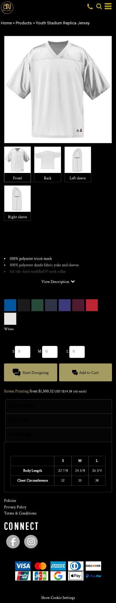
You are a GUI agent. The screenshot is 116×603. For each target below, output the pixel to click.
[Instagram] (31, 541)
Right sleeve (17, 217)
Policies (10, 500)
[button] (99, 6)
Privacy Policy (15, 507)
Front (17, 178)
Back (47, 178)
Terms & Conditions (20, 513)
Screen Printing (16, 391)
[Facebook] (13, 541)
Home (6, 23)
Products (24, 23)
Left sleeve (78, 178)
